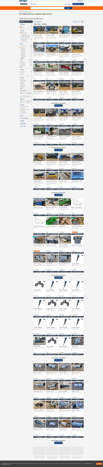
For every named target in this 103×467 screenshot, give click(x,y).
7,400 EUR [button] (36, 397)
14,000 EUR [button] (74, 142)
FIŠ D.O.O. (64, 252)
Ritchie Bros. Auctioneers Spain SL (39, 252)
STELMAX (64, 43)
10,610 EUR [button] (61, 124)
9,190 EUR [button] (61, 352)
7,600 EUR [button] (49, 397)
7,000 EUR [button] (36, 416)
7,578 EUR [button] (49, 296)
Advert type (22, 24)
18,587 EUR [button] (61, 296)
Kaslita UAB (52, 252)
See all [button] (22, 58)
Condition (22, 120)
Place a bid (74, 232)
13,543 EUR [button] (36, 314)
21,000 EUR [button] (74, 97)
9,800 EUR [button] (36, 378)
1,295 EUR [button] (74, 187)
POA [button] (35, 41)
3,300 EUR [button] (36, 187)
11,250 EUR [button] (49, 97)
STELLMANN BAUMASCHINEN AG (64, 189)
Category (22, 30)
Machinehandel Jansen (77, 80)
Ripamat (39, 215)
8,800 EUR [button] (61, 168)
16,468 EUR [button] (61, 333)
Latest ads (22, 104)
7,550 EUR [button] (49, 124)
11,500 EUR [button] (61, 232)
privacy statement (4, 464)
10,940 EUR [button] (61, 314)
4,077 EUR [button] (36, 296)
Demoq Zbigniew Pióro (77, 271)
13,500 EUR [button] (61, 435)
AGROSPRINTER (64, 234)
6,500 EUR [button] (49, 213)
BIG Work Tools (39, 43)
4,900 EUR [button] (49, 187)
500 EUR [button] (61, 187)
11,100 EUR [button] (74, 124)
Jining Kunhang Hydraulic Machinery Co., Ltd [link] (79, 252)
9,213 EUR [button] (61, 41)
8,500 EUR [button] (49, 251)
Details (21, 115)
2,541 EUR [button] (74, 251)
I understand (99, 463)
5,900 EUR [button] (74, 168)
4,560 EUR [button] (49, 314)
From (21, 100)
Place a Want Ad (58, 105)
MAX (27, 92)
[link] (39, 30)
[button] (26, 21)
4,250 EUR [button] (61, 79)
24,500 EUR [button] (36, 142)
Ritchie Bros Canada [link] (77, 234)
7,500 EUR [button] (49, 416)
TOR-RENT (77, 43)
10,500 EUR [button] (74, 397)
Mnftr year (22, 99)
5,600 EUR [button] (61, 213)
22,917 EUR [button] (36, 333)
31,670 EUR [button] (74, 314)
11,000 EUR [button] (74, 352)
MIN (20, 92)
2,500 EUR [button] (49, 435)
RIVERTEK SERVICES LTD (39, 61)
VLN (65, 80)
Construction (24, 11)
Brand (21, 43)
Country (21, 77)
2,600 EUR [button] (36, 213)
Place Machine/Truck (78, 4)
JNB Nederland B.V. (52, 61)
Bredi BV (39, 80)
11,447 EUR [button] (49, 333)
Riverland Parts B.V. (39, 144)
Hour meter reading (24, 118)
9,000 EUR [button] (61, 416)
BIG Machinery (64, 61)
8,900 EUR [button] (49, 378)
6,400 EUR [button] (61, 251)
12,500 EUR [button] (36, 60)
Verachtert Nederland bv (39, 99)
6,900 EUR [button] (74, 378)
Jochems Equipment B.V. (77, 189)
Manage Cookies (87, 463)
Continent (22, 69)
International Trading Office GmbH (64, 215)
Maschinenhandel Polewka (52, 215)
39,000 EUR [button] (49, 168)
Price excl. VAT (23, 90)
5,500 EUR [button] (74, 416)
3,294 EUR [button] (74, 269)
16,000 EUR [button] (61, 60)
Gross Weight (23, 123)
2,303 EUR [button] (74, 333)
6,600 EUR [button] (74, 60)
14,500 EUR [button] (49, 269)
